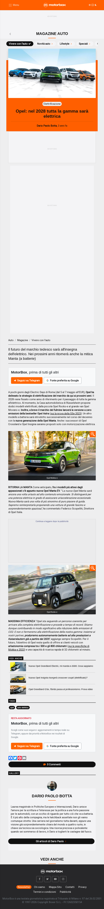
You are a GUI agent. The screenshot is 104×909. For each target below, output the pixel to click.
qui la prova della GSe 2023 (66, 413)
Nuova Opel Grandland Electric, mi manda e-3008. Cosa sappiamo (61, 666)
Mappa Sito (55, 887)
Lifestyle (64, 43)
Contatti (69, 887)
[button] (39, 879)
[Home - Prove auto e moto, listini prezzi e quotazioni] (55, 5)
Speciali (83, 43)
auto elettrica (22, 707)
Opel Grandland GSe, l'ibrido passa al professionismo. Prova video (61, 689)
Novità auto (43, 43)
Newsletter (24, 887)
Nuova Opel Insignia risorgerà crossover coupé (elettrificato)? (58, 677)
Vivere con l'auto (18, 43)
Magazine (22, 340)
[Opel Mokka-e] (52, 455)
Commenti (54, 764)
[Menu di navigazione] (13, 5)
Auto (11, 340)
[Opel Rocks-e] (52, 589)
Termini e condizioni (44, 891)
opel (12, 707)
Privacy (82, 887)
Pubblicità (65, 891)
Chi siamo (39, 887)
